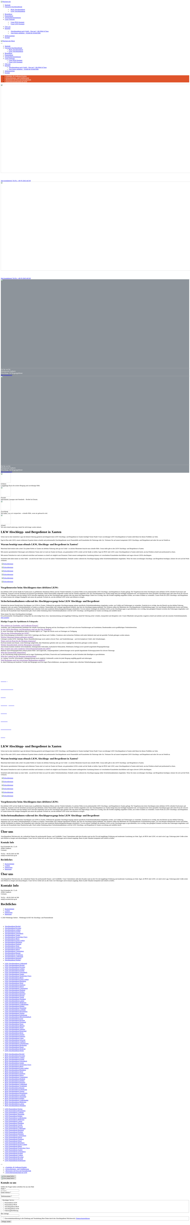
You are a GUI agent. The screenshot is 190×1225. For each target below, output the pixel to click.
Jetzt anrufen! (5, 617)
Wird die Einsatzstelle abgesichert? (13, 652)
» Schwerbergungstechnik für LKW (16, 81)
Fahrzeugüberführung (11, 1210)
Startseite (7, 5)
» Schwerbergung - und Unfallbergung (17, 78)
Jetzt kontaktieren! (6, 375)
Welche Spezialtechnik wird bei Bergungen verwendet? (21, 645)
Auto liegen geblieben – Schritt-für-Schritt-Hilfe (26, 33)
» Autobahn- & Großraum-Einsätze (16, 76)
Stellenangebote (10, 36)
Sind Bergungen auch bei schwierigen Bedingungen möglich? (23, 660)
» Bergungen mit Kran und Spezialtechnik (18, 80)
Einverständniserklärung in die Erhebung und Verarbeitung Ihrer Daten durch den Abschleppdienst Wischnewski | (47, 1218)
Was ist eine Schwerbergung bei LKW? (15, 633)
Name (3, 1188)
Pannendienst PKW (11, 1205)
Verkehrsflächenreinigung (13, 17)
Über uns (7, 27)
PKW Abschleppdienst (16, 49)
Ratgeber (7, 28)
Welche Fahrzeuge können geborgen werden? (17, 637)
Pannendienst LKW (11, 1203)
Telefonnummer (6, 1196)
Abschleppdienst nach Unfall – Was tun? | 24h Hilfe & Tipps (28, 67)
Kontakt (7, 37)
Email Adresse (6, 1192)
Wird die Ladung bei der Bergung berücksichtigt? (18, 656)
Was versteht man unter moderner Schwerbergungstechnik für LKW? (26, 649)
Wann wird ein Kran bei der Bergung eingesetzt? (18, 641)
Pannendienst (9, 16)
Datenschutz (8, 867)
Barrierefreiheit (9, 864)
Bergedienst (8, 14)
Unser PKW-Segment (15, 60)
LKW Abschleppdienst (18, 11)
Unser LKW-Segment (17, 24)
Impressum (8, 869)
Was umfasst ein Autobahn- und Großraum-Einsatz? (19, 625)
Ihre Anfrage (5, 1213)
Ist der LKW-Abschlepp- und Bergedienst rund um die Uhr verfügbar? (26, 629)
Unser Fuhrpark (10, 19)
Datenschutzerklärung (83, 1218)
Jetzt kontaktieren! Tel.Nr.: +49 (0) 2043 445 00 (16, 181)
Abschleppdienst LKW (12, 1208)
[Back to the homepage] (6, 1)
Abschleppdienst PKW (12, 1207)
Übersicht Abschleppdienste (13, 7)
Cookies (7, 866)
